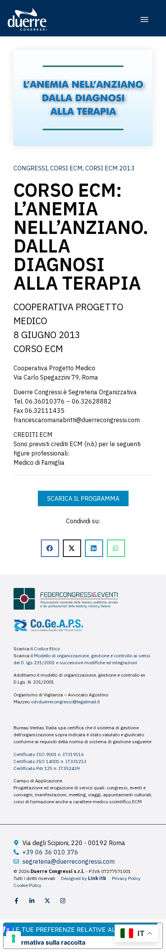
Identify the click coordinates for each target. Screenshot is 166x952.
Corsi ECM (66, 168)
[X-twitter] (47, 901)
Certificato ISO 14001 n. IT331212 (50, 761)
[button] (144, 19)
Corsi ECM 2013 (110, 168)
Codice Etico (47, 648)
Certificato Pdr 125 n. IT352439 (47, 768)
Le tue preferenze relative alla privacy (81, 929)
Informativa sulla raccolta (47, 942)
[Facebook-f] (16, 901)
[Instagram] (63, 901)
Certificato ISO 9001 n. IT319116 (49, 754)
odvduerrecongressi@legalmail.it (65, 702)
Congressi (30, 168)
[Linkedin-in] (32, 901)
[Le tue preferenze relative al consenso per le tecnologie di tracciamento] (13, 938)
